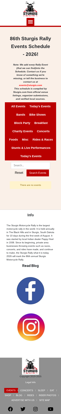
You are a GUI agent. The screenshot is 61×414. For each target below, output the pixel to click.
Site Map (44, 400)
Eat (52, 390)
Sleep (41, 390)
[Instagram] (35, 409)
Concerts (26, 390)
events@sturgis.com (30, 85)
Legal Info (30, 382)
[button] (30, 22)
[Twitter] (23, 409)
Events (11, 390)
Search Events (37, 172)
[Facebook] (10, 409)
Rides (30, 395)
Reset (19, 172)
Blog (19, 395)
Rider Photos (47, 395)
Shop (8, 395)
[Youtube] (50, 409)
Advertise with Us (22, 400)
